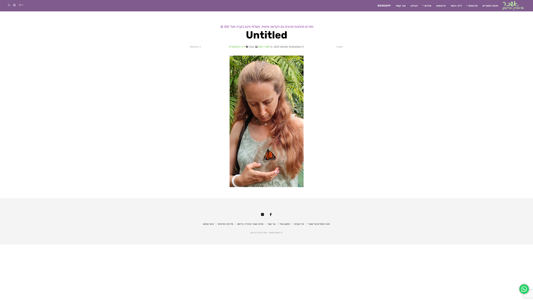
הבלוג (414, 5)
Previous (194, 47)
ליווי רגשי (456, 5)
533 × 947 (264, 46)
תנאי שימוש (208, 224)
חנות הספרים (490, 5)
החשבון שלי (285, 224)
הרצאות (441, 5)
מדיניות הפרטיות (225, 224)
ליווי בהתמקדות (237, 46)
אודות (427, 5)
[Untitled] (267, 121)
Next (340, 47)
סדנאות (473, 5)
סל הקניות (299, 224)
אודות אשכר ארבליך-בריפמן (250, 224)
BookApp (384, 5)
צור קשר (401, 5)
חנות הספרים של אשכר (319, 224)
